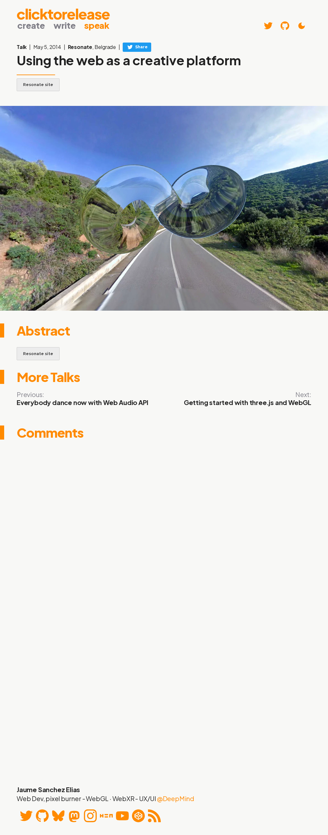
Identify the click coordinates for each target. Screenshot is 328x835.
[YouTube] (122, 815)
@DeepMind (175, 798)
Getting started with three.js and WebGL (247, 402)
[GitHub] (42, 815)
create (31, 25)
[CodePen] (138, 815)
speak (96, 25)
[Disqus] (164, 526)
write (64, 25)
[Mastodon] (74, 815)
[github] (285, 25)
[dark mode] (301, 25)
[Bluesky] (58, 815)
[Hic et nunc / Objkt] (106, 815)
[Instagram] (90, 815)
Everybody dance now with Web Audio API (82, 402)
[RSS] (154, 815)
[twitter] (268, 25)
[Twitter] (26, 815)
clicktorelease (63, 12)
